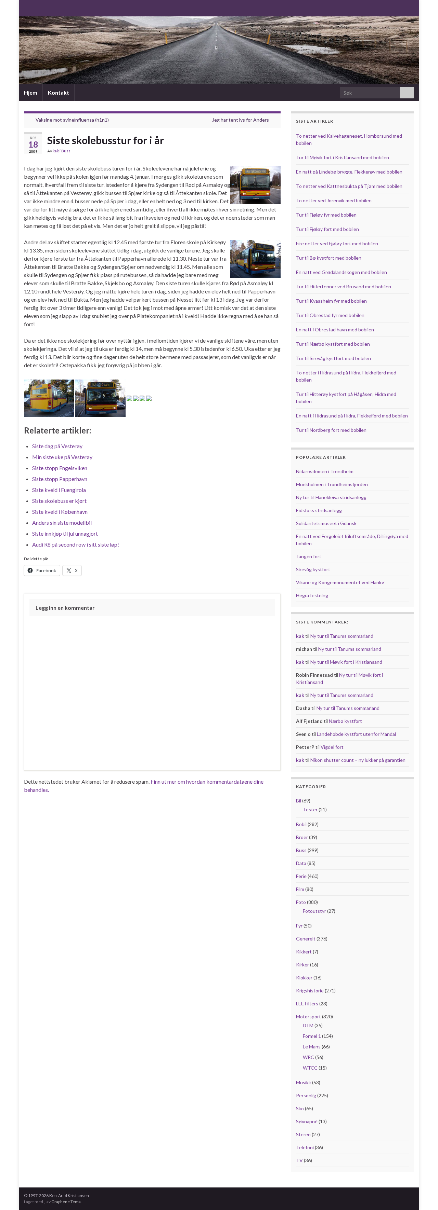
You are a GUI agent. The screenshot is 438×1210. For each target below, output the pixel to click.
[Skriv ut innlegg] (275, 152)
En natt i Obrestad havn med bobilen (335, 329)
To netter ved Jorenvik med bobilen (334, 200)
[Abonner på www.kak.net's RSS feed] (27, 7)
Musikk (303, 1082)
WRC (308, 1057)
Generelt (305, 938)
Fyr (299, 926)
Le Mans (312, 1046)
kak (56, 150)
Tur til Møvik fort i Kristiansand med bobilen (342, 157)
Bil (298, 800)
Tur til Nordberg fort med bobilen (331, 430)
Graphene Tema (66, 1201)
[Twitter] (49, 7)
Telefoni (305, 1147)
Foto (301, 902)
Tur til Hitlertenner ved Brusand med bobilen (343, 286)
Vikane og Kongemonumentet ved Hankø (340, 582)
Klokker (304, 977)
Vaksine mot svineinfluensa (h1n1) (72, 120)
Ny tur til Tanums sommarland (341, 636)
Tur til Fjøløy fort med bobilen (327, 229)
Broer (302, 837)
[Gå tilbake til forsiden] (219, 50)
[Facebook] (38, 7)
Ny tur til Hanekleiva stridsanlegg (331, 497)
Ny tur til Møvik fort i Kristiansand (346, 662)
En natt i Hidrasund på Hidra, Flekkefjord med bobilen (352, 415)
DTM (308, 1025)
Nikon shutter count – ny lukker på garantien (357, 760)
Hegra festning (312, 595)
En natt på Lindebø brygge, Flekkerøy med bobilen (349, 172)
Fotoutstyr (314, 911)
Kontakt (58, 92)
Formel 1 (312, 1036)
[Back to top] (422, 1194)
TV (299, 1160)
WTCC (310, 1068)
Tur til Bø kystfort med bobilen (328, 258)
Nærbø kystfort (345, 721)
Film (300, 889)
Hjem (30, 92)
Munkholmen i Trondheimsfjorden (332, 484)
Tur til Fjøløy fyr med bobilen (326, 215)
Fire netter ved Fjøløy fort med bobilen (337, 243)
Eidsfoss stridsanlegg (319, 510)
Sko (300, 1108)
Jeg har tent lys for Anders (240, 120)
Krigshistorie (310, 990)
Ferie (301, 876)
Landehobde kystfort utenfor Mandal (356, 734)
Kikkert (304, 951)
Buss (65, 150)
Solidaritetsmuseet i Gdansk (326, 523)
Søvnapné (307, 1121)
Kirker (302, 964)
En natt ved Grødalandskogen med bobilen (341, 272)
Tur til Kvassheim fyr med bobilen (331, 301)
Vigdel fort (332, 747)
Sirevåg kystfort (313, 569)
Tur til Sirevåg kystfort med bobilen (333, 358)
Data (301, 863)
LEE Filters (307, 1003)
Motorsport (308, 1016)
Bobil (301, 824)
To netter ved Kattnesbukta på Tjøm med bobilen (349, 186)
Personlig (306, 1095)
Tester (310, 809)
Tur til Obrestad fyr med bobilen (330, 315)
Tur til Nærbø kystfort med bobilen (333, 344)
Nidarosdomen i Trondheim (324, 471)
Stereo (303, 1134)
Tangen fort (308, 556)
